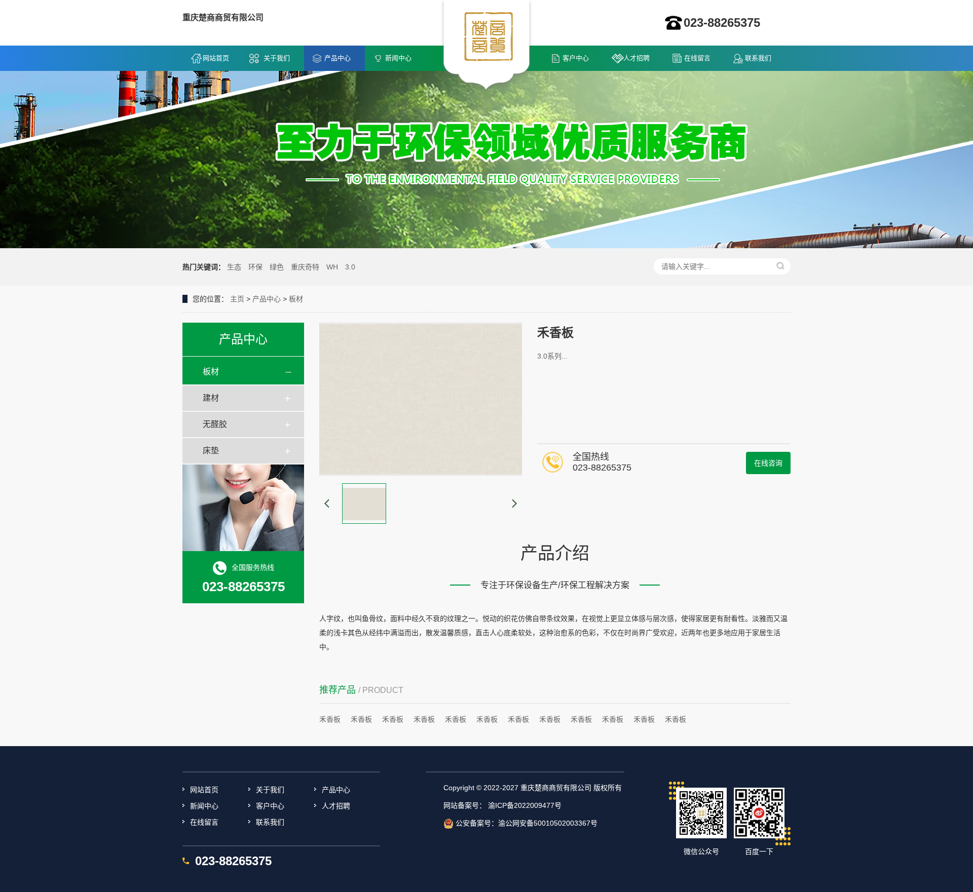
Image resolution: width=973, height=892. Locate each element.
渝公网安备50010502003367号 (547, 823)
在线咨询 (768, 463)
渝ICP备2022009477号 (525, 805)
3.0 (350, 267)
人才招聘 (636, 58)
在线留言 (697, 58)
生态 (234, 267)
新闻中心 (398, 58)
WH (332, 267)
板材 (296, 299)
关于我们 (277, 58)
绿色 (277, 267)
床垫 (211, 450)
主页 (237, 299)
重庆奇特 (305, 267)
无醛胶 (215, 424)
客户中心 (576, 58)
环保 (255, 267)
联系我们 (758, 58)
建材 (211, 398)
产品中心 (337, 58)
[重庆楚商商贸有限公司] (487, 46)
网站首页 (216, 58)
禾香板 (330, 719)
